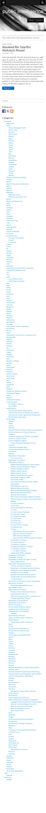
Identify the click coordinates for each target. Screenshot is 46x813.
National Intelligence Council (20, 708)
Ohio (10, 713)
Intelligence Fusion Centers (20, 572)
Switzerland (10, 385)
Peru (7, 348)
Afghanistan (10, 123)
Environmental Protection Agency (20, 607)
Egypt (10, 139)
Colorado (12, 445)
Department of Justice (16, 583)
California (12, 434)
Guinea (11, 145)
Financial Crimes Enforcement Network (23, 592)
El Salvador (10, 233)
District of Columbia (15, 605)
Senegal (11, 162)
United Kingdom (11, 402)
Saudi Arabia (7, 44)
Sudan (11, 169)
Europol (11, 240)
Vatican (8, 760)
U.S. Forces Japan (16, 523)
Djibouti (11, 136)
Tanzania (11, 171)
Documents (8, 121)
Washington (12, 741)
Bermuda (9, 190)
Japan (8, 285)
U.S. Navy (13, 529)
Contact (39, 20)
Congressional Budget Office (18, 447)
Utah (10, 734)
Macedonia (9, 307)
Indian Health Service (18, 562)
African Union (13, 130)
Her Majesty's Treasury (16, 404)
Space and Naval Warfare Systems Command (27, 538)
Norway (8, 331)
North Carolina (13, 693)
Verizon (8, 764)
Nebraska (12, 678)
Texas (10, 728)
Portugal (9, 354)
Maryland (12, 652)
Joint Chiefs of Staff (17, 480)
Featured (9, 775)
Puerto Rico (10, 356)
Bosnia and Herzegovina (14, 201)
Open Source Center (17, 710)
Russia (8, 365)
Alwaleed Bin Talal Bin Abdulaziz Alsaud (16, 48)
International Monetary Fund (15, 270)
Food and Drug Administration (19, 628)
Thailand (9, 389)
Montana (11, 665)
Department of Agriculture (17, 456)
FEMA (10, 624)
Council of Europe (12, 220)
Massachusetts (13, 654)
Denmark (9, 229)
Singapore (9, 372)
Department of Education (17, 555)
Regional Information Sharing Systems (23, 574)
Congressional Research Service (19, 449)
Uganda (11, 175)
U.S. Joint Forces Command (19, 525)
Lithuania (9, 305)
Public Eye (7, 777)
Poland (8, 352)
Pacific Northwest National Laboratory (21, 719)
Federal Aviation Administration (19, 609)
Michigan (9, 315)
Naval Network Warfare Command (24, 531)
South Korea (10, 378)
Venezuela (9, 762)
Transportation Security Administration (23, 577)
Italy (7, 283)
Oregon (11, 717)
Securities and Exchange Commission (21, 723)
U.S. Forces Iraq (15, 521)
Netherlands (10, 320)
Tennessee (12, 726)
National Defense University (20, 488)
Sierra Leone (13, 164)
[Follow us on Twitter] (8, 111)
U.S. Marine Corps (16, 527)
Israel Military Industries (16, 281)
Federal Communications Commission (21, 618)
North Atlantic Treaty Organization (17, 326)
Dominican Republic (12, 231)
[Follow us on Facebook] (4, 111)
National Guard (14, 669)
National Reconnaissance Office (21, 492)
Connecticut (12, 451)
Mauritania (12, 156)
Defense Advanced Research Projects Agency (25, 464)
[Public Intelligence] (23, 11)
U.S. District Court (14, 732)
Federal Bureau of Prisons (17, 615)
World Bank (10, 769)
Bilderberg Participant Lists (17, 197)
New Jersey (12, 685)
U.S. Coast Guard (16, 518)
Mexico (8, 313)
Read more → (8, 88)
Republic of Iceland (12, 361)
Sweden (8, 382)
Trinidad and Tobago (13, 393)
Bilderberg (9, 192)
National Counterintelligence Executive (23, 704)
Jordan (8, 287)
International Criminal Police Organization (20, 268)
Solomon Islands (11, 374)
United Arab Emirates (13, 400)
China (8, 214)
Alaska (11, 423)
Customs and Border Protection (21, 566)
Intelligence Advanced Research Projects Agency (26, 702)
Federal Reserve (14, 620)
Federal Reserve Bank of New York (22, 622)
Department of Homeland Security (20, 564)
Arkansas (11, 428)
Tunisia (11, 173)
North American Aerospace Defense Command (25, 497)
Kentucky (12, 648)
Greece (8, 255)
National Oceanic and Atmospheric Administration (25, 674)
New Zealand (10, 322)
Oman (8, 333)
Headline (9, 780)
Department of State (15, 587)
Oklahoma (12, 715)
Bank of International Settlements (17, 184)
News (6, 773)
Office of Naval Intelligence (21, 536)
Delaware (12, 454)
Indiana (11, 644)
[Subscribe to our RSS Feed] (11, 111)
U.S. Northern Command (18, 540)
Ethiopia (11, 141)
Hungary (9, 262)
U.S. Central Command (18, 516)
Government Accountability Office (20, 635)
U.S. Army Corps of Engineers (20, 512)
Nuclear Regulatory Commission (19, 698)
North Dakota (13, 695)
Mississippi (12, 661)
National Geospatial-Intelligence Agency (24, 490)
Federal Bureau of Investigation (19, 611)
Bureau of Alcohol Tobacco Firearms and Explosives (25, 430)
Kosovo (8, 290)
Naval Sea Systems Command (22, 533)
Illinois (11, 641)
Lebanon (9, 300)
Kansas (11, 646)
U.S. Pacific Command (17, 542)
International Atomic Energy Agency (20, 410)
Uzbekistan (10, 758)
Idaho (10, 639)
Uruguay (9, 756)
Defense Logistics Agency (19, 471)
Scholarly (9, 369)
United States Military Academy (21, 553)
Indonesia (9, 266)
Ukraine (8, 397)
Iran (7, 272)
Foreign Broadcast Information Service (23, 443)
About (31, 20)
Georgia (9, 251)
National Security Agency (19, 495)
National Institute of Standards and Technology (24, 672)
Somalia (11, 167)
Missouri (11, 663)
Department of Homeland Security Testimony (25, 568)
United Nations (11, 408)
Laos (7, 296)
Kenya (11, 147)
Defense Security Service (19, 473)
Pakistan (9, 339)
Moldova (9, 318)
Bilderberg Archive (15, 195)
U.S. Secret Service (16, 579)
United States (10, 419)
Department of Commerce (17, 460)
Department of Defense (16, 462)
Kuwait (8, 292)
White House (13, 747)
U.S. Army (14, 510)
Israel (8, 277)
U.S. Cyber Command (19, 551)
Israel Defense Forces (15, 279)
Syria (8, 387)
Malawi (8, 309)
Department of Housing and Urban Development (24, 581)
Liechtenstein (10, 303)
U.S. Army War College (18, 514)
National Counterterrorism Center (22, 706)
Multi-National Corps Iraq (19, 486)
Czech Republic (11, 227)
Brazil (8, 203)
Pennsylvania (13, 721)
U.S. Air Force (15, 505)
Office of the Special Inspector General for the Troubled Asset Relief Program (26, 597)
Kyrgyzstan (10, 294)
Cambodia (9, 208)
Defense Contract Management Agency (23, 467)
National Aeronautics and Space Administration (24, 667)
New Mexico (12, 687)
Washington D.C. (14, 743)
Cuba (8, 223)
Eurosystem (12, 242)
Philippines (10, 350)
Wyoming (12, 754)
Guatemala (9, 257)
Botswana (12, 132)
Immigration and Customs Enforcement (23, 570)
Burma (8, 205)
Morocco (11, 158)
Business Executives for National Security (22, 432)
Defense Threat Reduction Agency (22, 475)
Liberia (11, 149)
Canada (8, 210)
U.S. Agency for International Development (22, 730)
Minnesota (12, 659)
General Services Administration (19, 631)
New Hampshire (14, 682)
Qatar (8, 359)
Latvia (8, 298)
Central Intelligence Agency (18, 441)
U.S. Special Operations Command (22, 546)
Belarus (8, 186)
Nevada (11, 680)
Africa (8, 126)
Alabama (11, 421)
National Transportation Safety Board (21, 676)
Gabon (11, 143)
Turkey (8, 395)
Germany (9, 253)
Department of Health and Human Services (22, 559)
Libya (10, 151)
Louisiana (12, 650)
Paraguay (9, 346)
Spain (8, 380)
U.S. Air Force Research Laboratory (22, 508)
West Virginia (13, 745)
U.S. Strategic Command (18, 549)
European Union (11, 236)
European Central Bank (16, 238)
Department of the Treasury (17, 590)
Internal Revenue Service (19, 594)
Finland (8, 244)
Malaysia (9, 311)
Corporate (9, 218)
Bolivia (8, 199)
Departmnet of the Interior (17, 603)
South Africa (10, 376)
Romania (9, 363)
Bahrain (8, 182)
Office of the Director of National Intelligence (23, 700)
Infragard (14, 613)
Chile (8, 212)
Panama (9, 344)
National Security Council (19, 749)
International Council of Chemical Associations (24, 413)
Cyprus (8, 225)
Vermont (11, 736)
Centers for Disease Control (17, 438)
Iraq (7, 274)
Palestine (9, 341)
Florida (11, 626)
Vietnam (9, 767)
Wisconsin (12, 751)
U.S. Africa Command (17, 503)
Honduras (9, 259)
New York (12, 689)
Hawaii (11, 637)
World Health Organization (17, 417)
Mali (10, 154)
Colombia (9, 216)
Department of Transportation (18, 600)
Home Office (12, 406)
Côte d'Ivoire (13, 134)
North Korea (10, 328)
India (8, 264)
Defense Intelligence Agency (20, 469)
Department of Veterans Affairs (21, 477)
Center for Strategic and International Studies (23, 436)
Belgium (9, 188)
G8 (7, 249)
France (8, 246)
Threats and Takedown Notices (16, 391)
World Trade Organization (14, 771)
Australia (9, 179)
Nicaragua (9, 324)
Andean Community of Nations (16, 177)
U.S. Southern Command (18, 544)
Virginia (11, 739)
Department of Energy (16, 557)
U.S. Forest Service (16, 458)
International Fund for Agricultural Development (24, 415)
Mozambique (13, 160)
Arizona (11, 426)
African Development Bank (17, 128)
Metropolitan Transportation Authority (23, 691)
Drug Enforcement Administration (22, 585)
